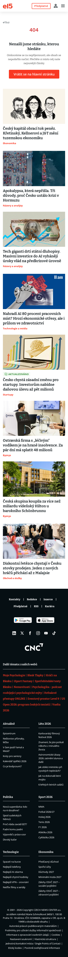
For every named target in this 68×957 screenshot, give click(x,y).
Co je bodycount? (12, 766)
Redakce (32, 599)
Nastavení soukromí (21, 939)
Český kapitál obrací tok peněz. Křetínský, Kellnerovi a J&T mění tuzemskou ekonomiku (30, 133)
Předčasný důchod (48, 861)
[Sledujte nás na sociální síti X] (22, 633)
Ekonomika (45, 852)
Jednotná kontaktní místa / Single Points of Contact (33, 943)
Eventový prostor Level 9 (43, 698)
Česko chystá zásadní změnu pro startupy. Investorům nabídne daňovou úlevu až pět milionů (31, 384)
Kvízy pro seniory (12, 756)
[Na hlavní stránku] (8, 6)
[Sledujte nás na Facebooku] (30, 633)
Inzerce (48, 599)
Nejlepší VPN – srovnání (15, 882)
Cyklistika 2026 (46, 837)
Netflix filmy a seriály (14, 887)
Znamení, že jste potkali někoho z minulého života (51, 746)
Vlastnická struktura (45, 939)
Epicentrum (9, 733)
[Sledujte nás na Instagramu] (38, 633)
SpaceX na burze (12, 861)
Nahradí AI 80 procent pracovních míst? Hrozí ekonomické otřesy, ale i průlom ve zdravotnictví (34, 318)
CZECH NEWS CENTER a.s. (47, 910)
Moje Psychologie (14, 675)
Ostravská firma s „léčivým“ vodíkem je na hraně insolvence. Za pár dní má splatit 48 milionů (33, 445)
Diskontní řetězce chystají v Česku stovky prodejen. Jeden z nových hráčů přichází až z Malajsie (32, 568)
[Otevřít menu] (63, 5)
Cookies (55, 934)
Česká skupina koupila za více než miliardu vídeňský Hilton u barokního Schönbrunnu (32, 506)
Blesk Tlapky (35, 675)
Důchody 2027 (46, 872)
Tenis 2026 (44, 822)
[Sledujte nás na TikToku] (54, 633)
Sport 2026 (45, 797)
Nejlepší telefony (12, 866)
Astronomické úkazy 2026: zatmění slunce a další (50, 758)
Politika (8, 797)
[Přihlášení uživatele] (55, 5)
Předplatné (20, 606)
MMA (41, 806)
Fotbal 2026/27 (46, 811)
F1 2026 (42, 827)
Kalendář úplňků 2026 (14, 761)
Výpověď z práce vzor (14, 834)
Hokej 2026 (44, 817)
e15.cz (6, 22)
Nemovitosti (22, 687)
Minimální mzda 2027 (49, 877)
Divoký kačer (10, 839)
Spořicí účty (44, 866)
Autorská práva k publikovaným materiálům (33, 926)
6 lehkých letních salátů (50, 784)
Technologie (11, 852)
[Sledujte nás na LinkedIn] (14, 633)
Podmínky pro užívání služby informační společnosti (33, 930)
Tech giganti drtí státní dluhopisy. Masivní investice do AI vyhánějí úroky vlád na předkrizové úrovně (32, 256)
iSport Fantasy (23, 681)
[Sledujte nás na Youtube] (46, 633)
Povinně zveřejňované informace (42, 948)
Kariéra (49, 606)
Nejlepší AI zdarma (13, 872)
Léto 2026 (44, 723)
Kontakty (14, 599)
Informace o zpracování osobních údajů (27, 934)
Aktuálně (9, 723)
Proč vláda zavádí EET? (15, 824)
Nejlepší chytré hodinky (15, 877)
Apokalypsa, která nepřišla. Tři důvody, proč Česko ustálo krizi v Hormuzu (31, 195)
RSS (36, 606)
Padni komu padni (13, 829)
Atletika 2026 (45, 832)
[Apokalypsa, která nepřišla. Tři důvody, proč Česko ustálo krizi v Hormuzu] (34, 168)
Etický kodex (15, 948)
